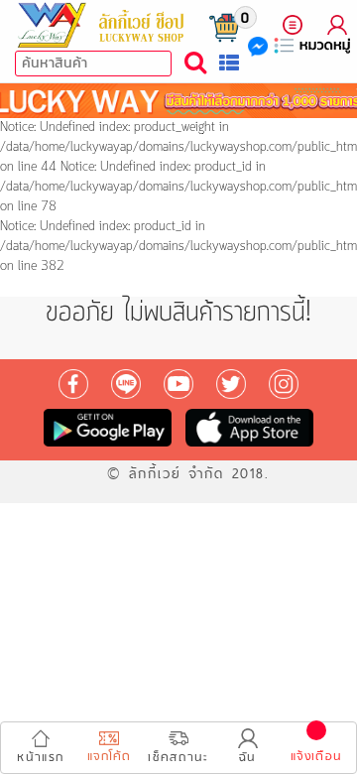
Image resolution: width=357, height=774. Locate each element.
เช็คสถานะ (178, 757)
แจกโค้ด (109, 756)
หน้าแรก (40, 757)
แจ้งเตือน (316, 756)
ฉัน (248, 757)
